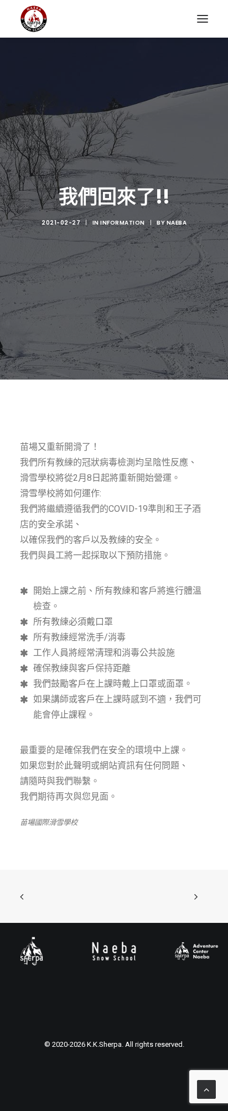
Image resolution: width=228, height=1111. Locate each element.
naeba (177, 223)
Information (122, 223)
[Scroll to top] (206, 1088)
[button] (202, 19)
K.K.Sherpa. (105, 1044)
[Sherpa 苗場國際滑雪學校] (34, 19)
